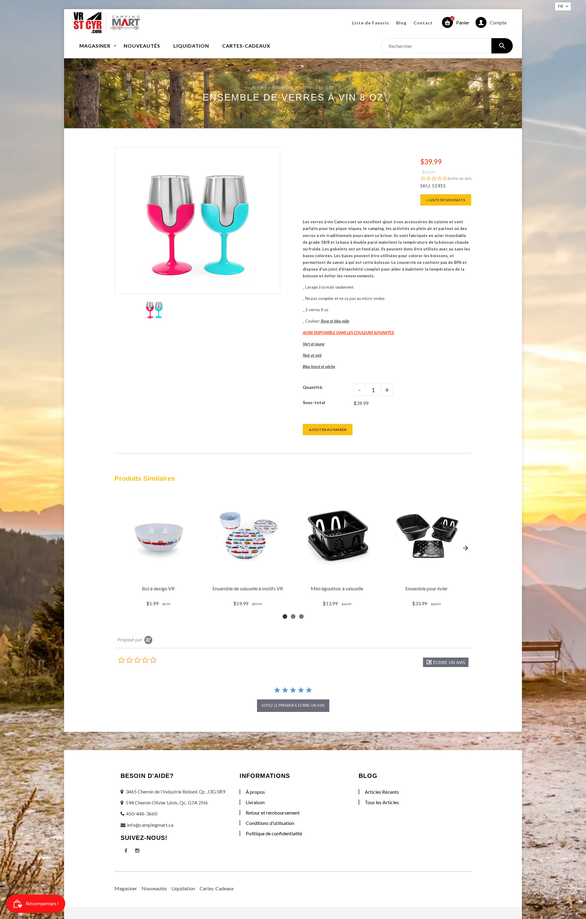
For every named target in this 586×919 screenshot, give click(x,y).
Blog (401, 22)
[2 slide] (293, 616)
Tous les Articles (382, 802)
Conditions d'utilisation (270, 823)
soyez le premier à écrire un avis (293, 705)
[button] (445, 662)
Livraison (255, 802)
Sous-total (314, 402)
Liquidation (183, 888)
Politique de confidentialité (274, 833)
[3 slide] (301, 616)
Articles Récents (382, 792)
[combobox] (447, 45)
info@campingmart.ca (150, 825)
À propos (255, 792)
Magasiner (125, 888)
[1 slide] (285, 616)
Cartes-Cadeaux (217, 888)
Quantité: (313, 387)
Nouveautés (154, 888)
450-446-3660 (141, 813)
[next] (465, 548)
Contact (423, 22)
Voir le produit (158, 575)
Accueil (258, 87)
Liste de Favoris (370, 22)
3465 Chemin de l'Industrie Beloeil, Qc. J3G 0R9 (175, 791)
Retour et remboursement (273, 812)
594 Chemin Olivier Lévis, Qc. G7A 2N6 (167, 802)
